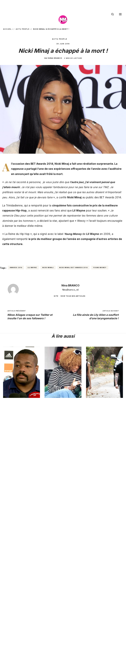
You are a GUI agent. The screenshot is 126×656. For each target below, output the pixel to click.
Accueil (7, 29)
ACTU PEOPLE (22, 29)
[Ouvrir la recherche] (112, 14)
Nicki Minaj (48, 267)
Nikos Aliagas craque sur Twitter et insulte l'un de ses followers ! (29, 315)
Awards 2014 (16, 267)
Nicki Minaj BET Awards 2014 (73, 267)
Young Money (99, 267)
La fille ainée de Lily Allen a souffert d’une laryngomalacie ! (96, 315)
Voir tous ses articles (73, 296)
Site (56, 296)
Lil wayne (32, 267)
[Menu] (120, 14)
